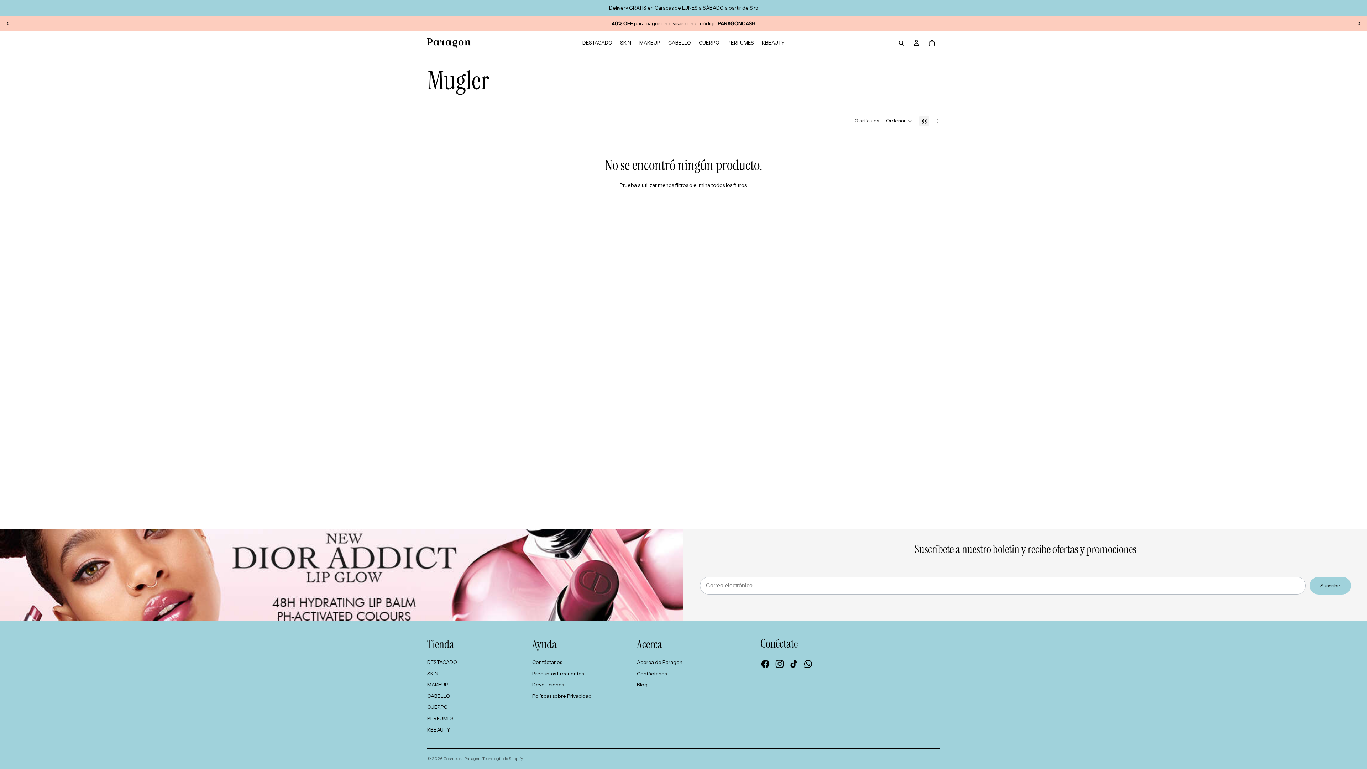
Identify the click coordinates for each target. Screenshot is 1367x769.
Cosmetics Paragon (462, 758)
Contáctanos (547, 662)
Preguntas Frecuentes (558, 673)
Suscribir (1330, 585)
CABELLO (438, 696)
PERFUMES (440, 718)
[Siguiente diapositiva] (1359, 23)
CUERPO (437, 707)
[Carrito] (932, 43)
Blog (642, 684)
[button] (899, 121)
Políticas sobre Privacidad (562, 696)
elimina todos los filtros (720, 185)
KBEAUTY (438, 730)
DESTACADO (442, 662)
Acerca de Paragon (659, 662)
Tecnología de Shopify (502, 758)
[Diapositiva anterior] (8, 23)
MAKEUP (437, 684)
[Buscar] (901, 43)
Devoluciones (548, 684)
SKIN (432, 673)
